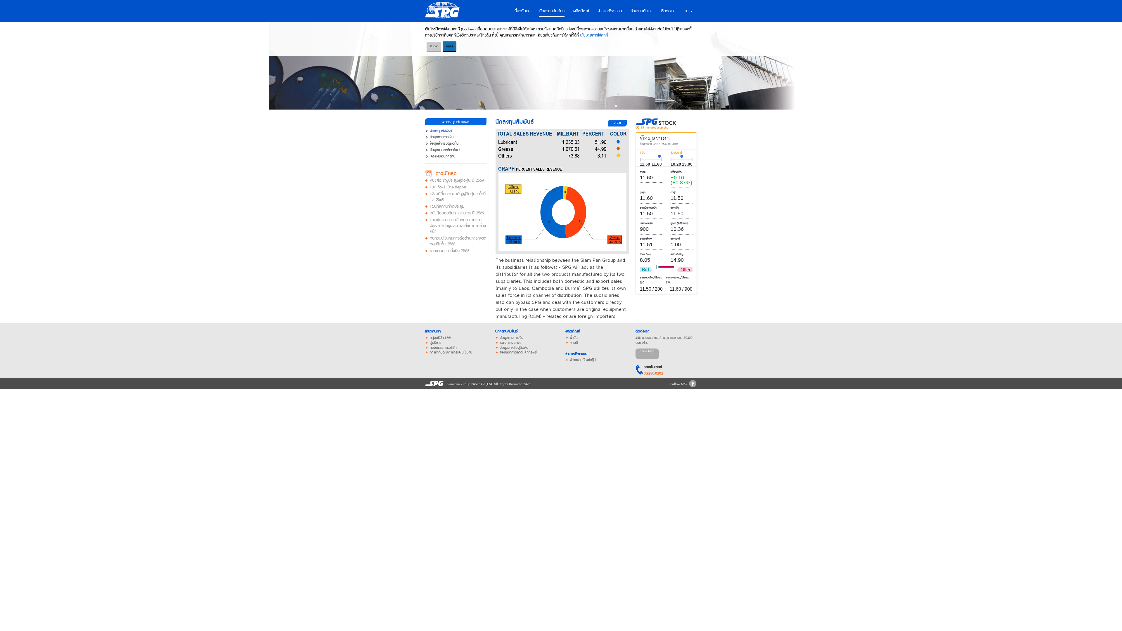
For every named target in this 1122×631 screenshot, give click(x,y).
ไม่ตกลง (434, 46)
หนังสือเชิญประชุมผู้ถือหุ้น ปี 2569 (457, 180)
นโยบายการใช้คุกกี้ (594, 35)
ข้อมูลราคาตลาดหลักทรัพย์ (518, 352)
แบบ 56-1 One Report (448, 187)
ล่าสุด (642, 172)
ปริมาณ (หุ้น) (646, 223)
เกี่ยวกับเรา (433, 331)
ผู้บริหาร (435, 343)
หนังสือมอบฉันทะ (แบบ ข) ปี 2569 (457, 213)
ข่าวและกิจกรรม (576, 354)
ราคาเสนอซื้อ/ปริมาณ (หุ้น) (651, 280)
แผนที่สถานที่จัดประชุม (447, 206)
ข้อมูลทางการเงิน (441, 137)
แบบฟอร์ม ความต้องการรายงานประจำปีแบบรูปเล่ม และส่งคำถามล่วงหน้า (458, 226)
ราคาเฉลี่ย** (646, 239)
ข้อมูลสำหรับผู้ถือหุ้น (444, 143)
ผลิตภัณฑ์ (572, 331)
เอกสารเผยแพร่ (510, 343)
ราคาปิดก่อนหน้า (648, 208)
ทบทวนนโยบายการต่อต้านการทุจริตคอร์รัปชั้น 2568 (458, 241)
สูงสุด (642, 192)
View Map (647, 351)
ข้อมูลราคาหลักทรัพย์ (445, 150)
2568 (617, 123)
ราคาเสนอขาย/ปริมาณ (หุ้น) (677, 280)
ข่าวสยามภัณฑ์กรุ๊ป (583, 360)
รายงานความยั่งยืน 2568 (449, 251)
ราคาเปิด (675, 208)
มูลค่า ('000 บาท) (679, 223)
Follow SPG (678, 384)
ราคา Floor (645, 254)
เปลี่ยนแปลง (676, 172)
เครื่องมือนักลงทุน (442, 156)
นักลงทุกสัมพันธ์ (441, 131)
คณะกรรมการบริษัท (443, 348)
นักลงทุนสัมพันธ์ (506, 331)
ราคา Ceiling (677, 254)
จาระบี (574, 343)
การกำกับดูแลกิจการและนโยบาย (451, 352)
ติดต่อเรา (642, 331)
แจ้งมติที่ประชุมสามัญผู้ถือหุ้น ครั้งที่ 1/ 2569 (458, 197)
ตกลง (449, 46)
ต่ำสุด (673, 192)
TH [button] (687, 11)
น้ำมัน (574, 338)
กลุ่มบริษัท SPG (440, 338)
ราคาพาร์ (675, 239)
